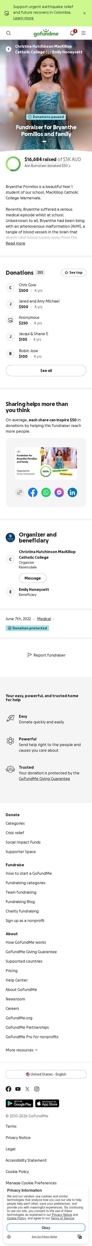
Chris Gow (27, 285)
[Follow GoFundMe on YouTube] (18, 1089)
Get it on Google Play (19, 1103)
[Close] (84, 13)
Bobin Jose (28, 351)
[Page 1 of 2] (44, 141)
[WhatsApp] (46, 492)
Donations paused (48, 117)
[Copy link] (19, 492)
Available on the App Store (47, 1103)
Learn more (23, 18)
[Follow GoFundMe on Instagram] (37, 1089)
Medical (44, 619)
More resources (19, 1050)
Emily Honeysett (34, 589)
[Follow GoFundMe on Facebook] (8, 1089)
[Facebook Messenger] (59, 492)
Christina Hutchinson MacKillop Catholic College (47, 554)
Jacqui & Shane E (33, 334)
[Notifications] (72, 33)
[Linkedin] (72, 492)
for (48, 49)
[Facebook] (33, 492)
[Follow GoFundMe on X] (27, 1089)
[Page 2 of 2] (49, 141)
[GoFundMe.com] (46, 33)
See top (76, 272)
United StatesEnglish (48, 1074)
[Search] (8, 33)
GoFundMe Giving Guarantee (44, 779)
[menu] (83, 33)
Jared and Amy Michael (39, 301)
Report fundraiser (49, 655)
